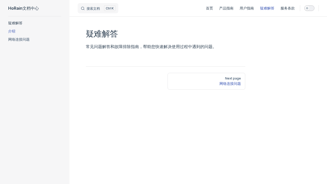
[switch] (309, 8)
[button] (34, 23)
